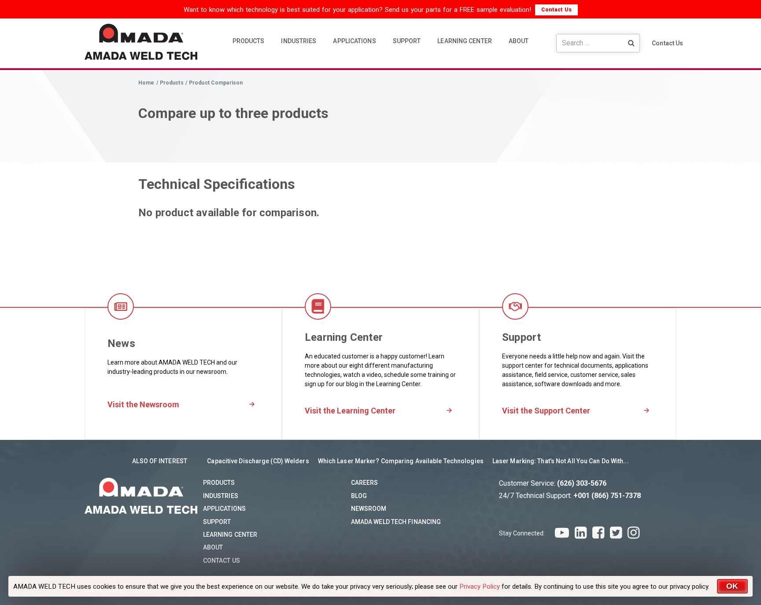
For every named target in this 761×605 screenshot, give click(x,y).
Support (217, 521)
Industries (220, 495)
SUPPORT (407, 40)
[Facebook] (598, 532)
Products (219, 482)
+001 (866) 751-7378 (607, 495)
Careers (364, 482)
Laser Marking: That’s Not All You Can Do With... (560, 461)
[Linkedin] (581, 532)
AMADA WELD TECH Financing (396, 521)
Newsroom (369, 508)
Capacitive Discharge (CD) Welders (258, 461)
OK (732, 586)
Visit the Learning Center (350, 410)
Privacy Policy (479, 586)
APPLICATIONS (354, 40)
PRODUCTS (249, 40)
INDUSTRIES (298, 40)
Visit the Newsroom (143, 404)
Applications (224, 508)
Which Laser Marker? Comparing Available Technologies (401, 461)
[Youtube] (562, 532)
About (213, 547)
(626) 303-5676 (581, 483)
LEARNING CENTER (464, 40)
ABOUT (519, 40)
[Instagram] (633, 532)
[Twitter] (616, 532)
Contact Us (556, 10)
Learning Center (230, 534)
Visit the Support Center (546, 410)
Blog (359, 495)
